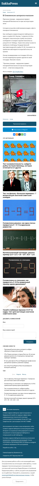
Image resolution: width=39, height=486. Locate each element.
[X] (19, 134)
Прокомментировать (19, 124)
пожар (11, 119)
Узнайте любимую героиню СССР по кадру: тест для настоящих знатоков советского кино (18, 312)
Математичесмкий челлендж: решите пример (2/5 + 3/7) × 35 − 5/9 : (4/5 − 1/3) (19, 253)
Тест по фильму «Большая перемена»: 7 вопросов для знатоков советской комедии (19, 195)
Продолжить (19, 481)
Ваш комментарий (9, 330)
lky (15, 447)
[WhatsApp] (22, 134)
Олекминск (5, 119)
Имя (4, 322)
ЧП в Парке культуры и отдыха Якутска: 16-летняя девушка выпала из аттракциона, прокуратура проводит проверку (19, 356)
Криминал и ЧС (11, 12)
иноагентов (6, 440)
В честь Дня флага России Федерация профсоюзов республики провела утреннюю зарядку (20, 361)
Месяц (24, 374)
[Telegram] (25, 134)
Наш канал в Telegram (21, 130)
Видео (4, 12)
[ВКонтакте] (14, 134)
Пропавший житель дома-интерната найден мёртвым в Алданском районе (18, 350)
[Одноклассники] (17, 134)
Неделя (18, 374)
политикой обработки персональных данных (16, 475)
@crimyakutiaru (18, 71)
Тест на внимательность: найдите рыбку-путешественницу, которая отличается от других (17, 166)
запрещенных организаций (19, 440)
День (13, 374)
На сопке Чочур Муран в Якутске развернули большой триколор (18, 366)
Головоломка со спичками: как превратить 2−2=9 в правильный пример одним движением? (16, 282)
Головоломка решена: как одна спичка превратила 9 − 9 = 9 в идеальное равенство (19, 225)
